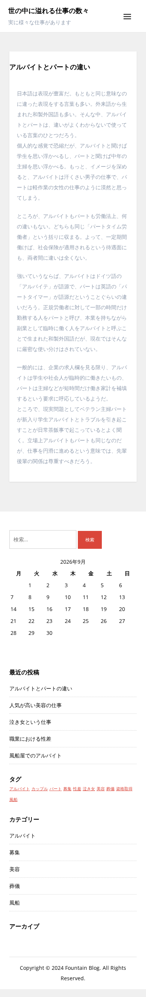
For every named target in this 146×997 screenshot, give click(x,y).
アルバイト (19, 788)
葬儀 (110, 788)
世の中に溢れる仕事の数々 (48, 10)
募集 (67, 788)
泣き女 (89, 788)
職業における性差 (30, 738)
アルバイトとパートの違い (40, 688)
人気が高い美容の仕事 (35, 705)
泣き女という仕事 (30, 721)
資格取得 (124, 788)
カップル (39, 788)
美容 (101, 788)
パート (55, 788)
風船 (13, 799)
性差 (77, 788)
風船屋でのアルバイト (35, 755)
